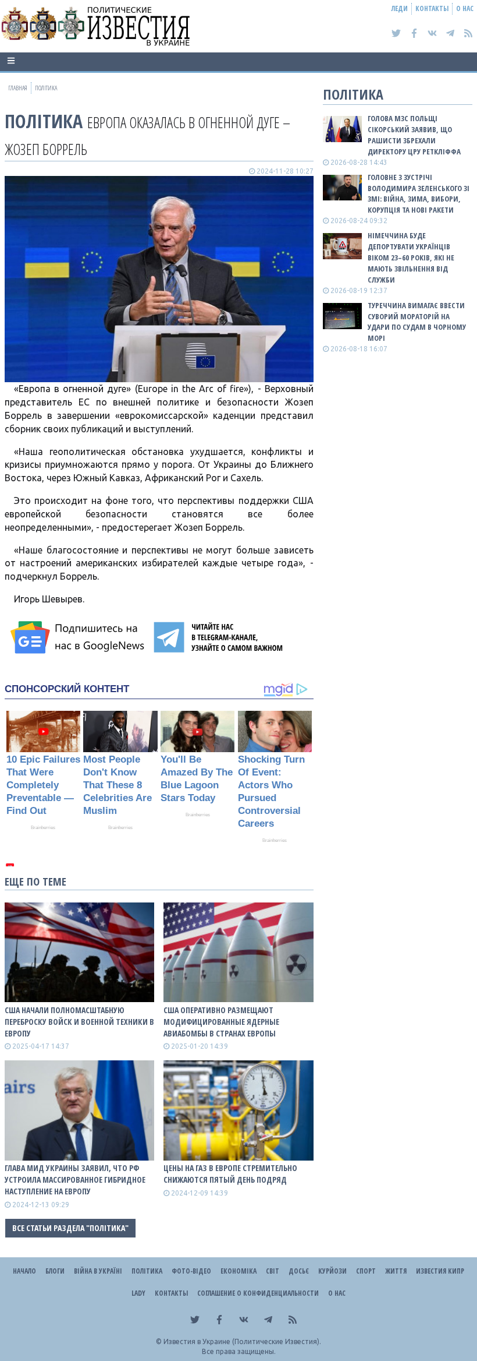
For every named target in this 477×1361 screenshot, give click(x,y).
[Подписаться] (79, 637)
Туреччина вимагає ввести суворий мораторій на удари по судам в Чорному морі (417, 322)
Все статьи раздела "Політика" (70, 1227)
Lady (138, 1293)
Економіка (238, 1271)
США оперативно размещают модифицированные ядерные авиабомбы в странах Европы (221, 1021)
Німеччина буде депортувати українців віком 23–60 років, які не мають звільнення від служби (411, 257)
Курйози (332, 1271)
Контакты (431, 8)
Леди (399, 8)
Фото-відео (191, 1271)
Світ (272, 1271)
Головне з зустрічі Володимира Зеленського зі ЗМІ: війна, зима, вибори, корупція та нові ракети (418, 194)
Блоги (55, 1271)
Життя (396, 1271)
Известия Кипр (440, 1271)
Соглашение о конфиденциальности (258, 1293)
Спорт (366, 1271)
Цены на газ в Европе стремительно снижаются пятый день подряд (230, 1173)
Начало (24, 1271)
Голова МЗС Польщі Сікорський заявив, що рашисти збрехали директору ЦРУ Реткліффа (414, 135)
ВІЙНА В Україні (98, 1271)
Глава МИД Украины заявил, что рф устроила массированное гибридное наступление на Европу (75, 1179)
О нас (465, 8)
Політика (44, 120)
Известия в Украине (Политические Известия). (242, 1341)
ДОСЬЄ (299, 1271)
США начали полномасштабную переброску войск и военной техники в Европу (79, 1021)
